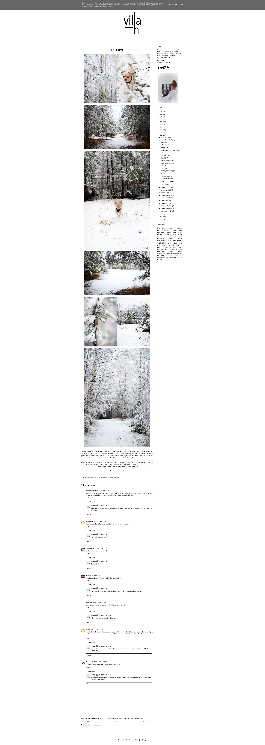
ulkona (111, 477)
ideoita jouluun (176, 230)
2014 (161, 214)
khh (164, 235)
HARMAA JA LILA (166, 174)
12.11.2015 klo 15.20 (105, 490)
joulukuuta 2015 (166, 137)
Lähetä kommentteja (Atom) (93, 725)
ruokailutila (161, 251)
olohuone (162, 243)
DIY (158, 228)
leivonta (170, 239)
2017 (161, 130)
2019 (161, 124)
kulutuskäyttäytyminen (162, 236)
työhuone (160, 256)
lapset (180, 237)
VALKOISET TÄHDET (167, 181)
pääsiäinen (160, 249)
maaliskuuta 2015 (166, 206)
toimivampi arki (177, 253)
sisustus (161, 253)
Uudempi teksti (86, 722)
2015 (161, 135)
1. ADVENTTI (165, 145)
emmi (88, 629)
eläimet (96, 477)
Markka (88, 575)
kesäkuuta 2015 (166, 198)
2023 (161, 114)
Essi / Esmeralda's (92, 490)
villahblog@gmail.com (163, 62)
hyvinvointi (167, 230)
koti (174, 234)
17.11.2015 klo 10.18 (105, 675)
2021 (161, 119)
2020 (161, 122)
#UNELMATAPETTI (166, 142)
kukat (180, 235)
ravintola (171, 249)
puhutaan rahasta (171, 247)
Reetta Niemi (90, 548)
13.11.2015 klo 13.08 (96, 629)
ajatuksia (90, 477)
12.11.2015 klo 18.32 (101, 548)
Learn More (173, 5)
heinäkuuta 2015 (166, 195)
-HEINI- (93, 505)
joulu (169, 232)
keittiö (159, 235)
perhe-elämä (170, 245)
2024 (161, 111)
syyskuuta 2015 (166, 190)
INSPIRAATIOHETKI (167, 179)
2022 (161, 117)
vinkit (178, 257)
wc (181, 257)
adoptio (164, 228)
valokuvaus (117, 477)
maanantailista (161, 240)
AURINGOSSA (165, 153)
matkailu (179, 240)
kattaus (180, 232)
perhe (163, 245)
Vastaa (88, 498)
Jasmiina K (90, 662)
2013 (161, 217)
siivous (180, 251)
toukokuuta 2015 (166, 200)
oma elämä (105, 477)
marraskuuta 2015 (166, 140)
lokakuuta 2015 (166, 187)
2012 (161, 219)
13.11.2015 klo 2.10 (97, 575)
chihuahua (179, 228)
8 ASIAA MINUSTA (166, 176)
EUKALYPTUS (165, 155)
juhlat (174, 232)
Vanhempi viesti (147, 722)
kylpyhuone (173, 236)
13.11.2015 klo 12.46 (99, 602)
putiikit (180, 247)
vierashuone (161, 257)
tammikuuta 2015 (166, 211)
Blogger (144, 740)
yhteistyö (160, 259)
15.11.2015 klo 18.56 (100, 662)
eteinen (160, 230)
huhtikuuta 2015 (166, 203)
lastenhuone (161, 239)
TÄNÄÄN (163, 166)
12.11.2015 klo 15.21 (99, 521)
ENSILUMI (164, 168)
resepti (175, 249)
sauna (171, 251)
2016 (161, 132)
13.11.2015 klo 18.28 (105, 615)
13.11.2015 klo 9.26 (104, 588)
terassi (169, 253)
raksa (166, 249)
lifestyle (179, 239)
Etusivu (116, 722)
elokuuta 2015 (165, 193)
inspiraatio (161, 232)
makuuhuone (171, 240)
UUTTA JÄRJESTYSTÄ (168, 171)
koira (100, 477)
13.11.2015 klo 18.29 (105, 646)
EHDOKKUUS (165, 184)
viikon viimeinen (171, 257)
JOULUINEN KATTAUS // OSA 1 (170, 150)
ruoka (180, 249)
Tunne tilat (89, 521)
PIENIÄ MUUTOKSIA (167, 160)
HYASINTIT (164, 158)
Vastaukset (91, 502)
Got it (181, 5)
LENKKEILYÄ (165, 147)
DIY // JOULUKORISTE (168, 163)
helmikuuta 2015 (166, 208)
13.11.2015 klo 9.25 (104, 505)
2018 (161, 127)
